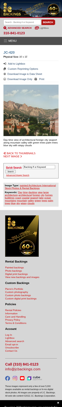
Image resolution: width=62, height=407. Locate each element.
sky (18, 203)
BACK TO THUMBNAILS (20, 153)
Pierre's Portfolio (14, 289)
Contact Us (11, 350)
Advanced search (14, 341)
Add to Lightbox (16, 63)
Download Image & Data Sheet (24, 73)
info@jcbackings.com (22, 369)
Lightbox (44, 28)
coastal (25, 197)
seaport (34, 197)
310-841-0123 (14, 33)
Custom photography (16, 292)
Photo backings (13, 270)
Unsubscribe (12, 347)
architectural (25, 195)
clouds (30, 203)
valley (31, 200)
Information (11, 313)
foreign (36, 195)
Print (41, 79)
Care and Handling (15, 316)
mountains (10, 200)
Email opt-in (11, 344)
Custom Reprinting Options (22, 68)
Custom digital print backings (21, 298)
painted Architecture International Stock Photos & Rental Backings (30, 187)
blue (13, 203)
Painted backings (14, 267)
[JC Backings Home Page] (22, 255)
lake (41, 197)
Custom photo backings (18, 295)
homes (49, 195)
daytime (32, 192)
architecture (11, 195)
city (42, 195)
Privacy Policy (12, 319)
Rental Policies (13, 310)
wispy (24, 203)
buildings (9, 197)
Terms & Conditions (15, 323)
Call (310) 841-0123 (21, 364)
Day (20, 192)
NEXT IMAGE (11, 156)
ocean (47, 197)
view (40, 192)
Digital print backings (16, 274)
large (46, 192)
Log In (8, 334)
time (25, 192)
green (38, 200)
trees (44, 200)
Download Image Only (19, 79)
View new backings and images (22, 277)
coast (18, 197)
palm (50, 200)
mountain (22, 200)
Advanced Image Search (17, 175)
